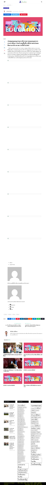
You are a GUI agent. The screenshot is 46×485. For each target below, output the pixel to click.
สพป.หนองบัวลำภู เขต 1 (21, 450)
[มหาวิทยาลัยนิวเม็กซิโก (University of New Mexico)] (6, 413)
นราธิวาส (32, 426)
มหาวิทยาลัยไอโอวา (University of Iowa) (12, 422)
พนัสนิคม (35, 482)
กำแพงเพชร (37, 410)
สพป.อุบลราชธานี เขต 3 (21, 459)
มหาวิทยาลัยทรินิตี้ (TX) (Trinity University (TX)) (12, 437)
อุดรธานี (33, 443)
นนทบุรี (37, 423)
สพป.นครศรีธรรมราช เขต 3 (21, 424)
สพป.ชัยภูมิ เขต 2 (20, 416)
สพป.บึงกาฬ (19, 427)
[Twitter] (4, 45)
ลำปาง (39, 435)
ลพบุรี (36, 435)
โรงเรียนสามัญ (22, 480)
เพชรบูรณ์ (32, 450)
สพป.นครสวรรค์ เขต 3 (21, 425)
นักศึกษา (9, 314)
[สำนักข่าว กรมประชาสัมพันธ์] (33, 363)
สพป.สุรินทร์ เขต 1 (20, 445)
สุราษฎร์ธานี (33, 441)
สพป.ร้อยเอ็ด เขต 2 (21, 436)
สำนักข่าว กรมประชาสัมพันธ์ (29, 370)
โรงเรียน (17, 314)
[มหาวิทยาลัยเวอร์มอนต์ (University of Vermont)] (6, 405)
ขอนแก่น (33, 412)
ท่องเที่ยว (31, 482)
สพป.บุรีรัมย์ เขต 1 (24, 427)
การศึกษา (38, 408)
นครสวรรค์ (33, 423)
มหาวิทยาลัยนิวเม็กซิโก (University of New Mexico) (12, 414)
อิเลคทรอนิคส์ (27, 484)
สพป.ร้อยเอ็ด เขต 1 (20, 434)
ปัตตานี (36, 430)
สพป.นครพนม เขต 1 (21, 418)
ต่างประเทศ (20, 407)
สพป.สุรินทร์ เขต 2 (20, 447)
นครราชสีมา (34, 419)
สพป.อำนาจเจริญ (20, 451)
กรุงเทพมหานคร (36, 405)
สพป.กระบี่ (24, 407)
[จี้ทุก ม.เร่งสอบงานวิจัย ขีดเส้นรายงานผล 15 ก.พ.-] (33, 378)
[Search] (41, 2)
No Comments (16, 11)
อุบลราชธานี (34, 446)
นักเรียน (14, 314)
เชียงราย (32, 448)
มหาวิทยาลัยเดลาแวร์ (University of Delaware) (12, 430)
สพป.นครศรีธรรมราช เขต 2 (21, 422)
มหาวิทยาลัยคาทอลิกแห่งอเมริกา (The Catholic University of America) (11, 446)
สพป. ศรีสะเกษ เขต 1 (21, 439)
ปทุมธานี (32, 430)
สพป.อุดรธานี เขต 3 (20, 454)
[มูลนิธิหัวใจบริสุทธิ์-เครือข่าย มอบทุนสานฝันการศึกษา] (12, 348)
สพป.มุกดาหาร (20, 433)
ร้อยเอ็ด (32, 435)
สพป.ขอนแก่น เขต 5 (21, 413)
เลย (36, 450)
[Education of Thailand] (23, 2)
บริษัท (19, 482)
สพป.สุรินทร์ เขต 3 (20, 448)
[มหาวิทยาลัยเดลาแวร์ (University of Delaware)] (6, 429)
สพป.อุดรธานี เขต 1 (20, 453)
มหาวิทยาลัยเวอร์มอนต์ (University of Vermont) (12, 406)
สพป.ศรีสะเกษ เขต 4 (20, 442)
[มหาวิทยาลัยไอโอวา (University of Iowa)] (6, 421)
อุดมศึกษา (19, 462)
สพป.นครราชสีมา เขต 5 (21, 419)
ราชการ (31, 484)
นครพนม (39, 417)
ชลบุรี (32, 417)
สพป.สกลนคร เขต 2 (21, 444)
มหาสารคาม (33, 433)
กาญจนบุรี (32, 408)
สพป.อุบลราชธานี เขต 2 (21, 457)
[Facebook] (4, 42)
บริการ (28, 482)
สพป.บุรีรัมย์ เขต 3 (20, 430)
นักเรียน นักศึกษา (9, 11)
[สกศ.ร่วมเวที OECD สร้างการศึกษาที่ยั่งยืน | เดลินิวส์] (33, 348)
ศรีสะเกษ (33, 437)
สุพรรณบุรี (36, 439)
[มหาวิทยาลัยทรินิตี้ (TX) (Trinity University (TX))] (6, 437)
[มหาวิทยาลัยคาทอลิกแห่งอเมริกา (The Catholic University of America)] (6, 444)
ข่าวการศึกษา (21, 405)
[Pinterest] (4, 50)
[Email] (4, 53)
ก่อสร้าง (25, 482)
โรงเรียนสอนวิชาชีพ (21, 476)
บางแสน (40, 484)
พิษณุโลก (38, 432)
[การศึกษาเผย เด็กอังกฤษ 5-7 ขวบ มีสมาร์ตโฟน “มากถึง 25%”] (12, 363)
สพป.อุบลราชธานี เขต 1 (21, 456)
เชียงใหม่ (38, 448)
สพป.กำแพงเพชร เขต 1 (21, 410)
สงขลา (32, 439)
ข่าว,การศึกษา (35, 415)
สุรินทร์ (38, 441)
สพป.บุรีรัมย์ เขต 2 (20, 428)
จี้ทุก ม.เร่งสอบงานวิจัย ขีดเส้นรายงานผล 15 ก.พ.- (32, 386)
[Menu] (4, 2)
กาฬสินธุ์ (32, 410)
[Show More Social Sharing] (29, 14)
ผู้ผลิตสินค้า (39, 482)
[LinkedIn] (4, 48)
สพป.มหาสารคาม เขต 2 (21, 431)
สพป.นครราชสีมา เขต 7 (21, 421)
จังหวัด (35, 484)
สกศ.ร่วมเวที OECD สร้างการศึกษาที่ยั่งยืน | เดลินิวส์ (33, 355)
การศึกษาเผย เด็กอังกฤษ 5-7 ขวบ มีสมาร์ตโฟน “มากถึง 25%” (12, 370)
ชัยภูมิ (35, 417)
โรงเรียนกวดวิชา (22, 470)
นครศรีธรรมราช (34, 421)
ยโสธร (37, 433)
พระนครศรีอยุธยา (33, 432)
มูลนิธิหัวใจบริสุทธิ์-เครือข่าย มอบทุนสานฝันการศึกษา (12, 355)
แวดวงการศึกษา (21, 466)
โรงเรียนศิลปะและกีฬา (22, 472)
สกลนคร (37, 437)
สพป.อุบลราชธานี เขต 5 (21, 460)
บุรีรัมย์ (38, 428)
